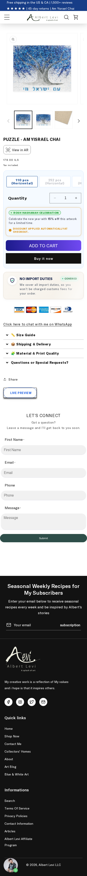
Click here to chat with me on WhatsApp (37, 324)
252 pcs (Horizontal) (54, 181)
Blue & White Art (16, 774)
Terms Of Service (16, 808)
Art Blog (10, 766)
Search (9, 801)
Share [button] (13, 379)
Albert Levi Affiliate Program (18, 842)
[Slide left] (8, 121)
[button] (7, 17)
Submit (43, 538)
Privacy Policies (15, 816)
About (8, 759)
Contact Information (18, 823)
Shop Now (11, 736)
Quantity (17, 198)
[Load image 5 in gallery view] (43, 120)
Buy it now (43, 258)
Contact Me (12, 744)
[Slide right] (79, 121)
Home (8, 728)
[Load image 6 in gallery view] (63, 120)
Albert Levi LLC (50, 865)
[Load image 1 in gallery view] (23, 120)
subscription (70, 625)
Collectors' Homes (17, 751)
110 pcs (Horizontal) (22, 181)
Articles (9, 831)
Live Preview (21, 393)
